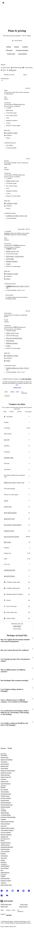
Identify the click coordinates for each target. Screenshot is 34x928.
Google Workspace (6, 783)
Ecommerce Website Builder (8, 817)
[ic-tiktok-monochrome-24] (2, 895)
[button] (17, 640)
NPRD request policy (6, 904)
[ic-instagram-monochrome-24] (13, 891)
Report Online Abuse (6, 885)
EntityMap (3, 862)
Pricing (2, 840)
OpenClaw (3, 779)
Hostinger (3, 748)
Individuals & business (9, 74)
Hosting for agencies (6, 772)
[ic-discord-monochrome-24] (7, 895)
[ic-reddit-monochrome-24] (29, 891)
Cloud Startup (28, 411)
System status (4, 855)
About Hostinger (5, 866)
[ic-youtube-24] (23, 891)
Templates (3, 819)
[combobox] (17, 80)
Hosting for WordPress (7, 759)
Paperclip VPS (4, 781)
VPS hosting (4, 762)
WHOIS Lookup (5, 796)
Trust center (4, 858)
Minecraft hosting (5, 775)
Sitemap (3, 860)
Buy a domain (4, 789)
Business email (4, 766)
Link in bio (3, 826)
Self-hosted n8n (5, 764)
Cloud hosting (4, 768)
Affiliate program (5, 845)
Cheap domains (5, 791)
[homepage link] (3, 3)
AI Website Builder (6, 815)
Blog (2, 870)
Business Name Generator (7, 828)
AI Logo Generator (6, 832)
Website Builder (5, 813)
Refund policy (4, 906)
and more (9, 915)
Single (4, 411)
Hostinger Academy (6, 880)
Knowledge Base (5, 878)
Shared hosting (4, 757)
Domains (3, 787)
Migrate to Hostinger (6, 834)
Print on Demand (5, 823)
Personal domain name (6, 804)
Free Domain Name (6, 794)
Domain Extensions (6, 802)
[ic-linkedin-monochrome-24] (2, 891)
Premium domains (5, 807)
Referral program (5, 849)
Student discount (5, 872)
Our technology (5, 868)
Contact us (3, 882)
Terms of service (23, 906)
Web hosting (4, 755)
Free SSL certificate (6, 798)
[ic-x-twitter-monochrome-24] (18, 891)
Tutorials (3, 876)
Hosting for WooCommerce (8, 770)
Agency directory (5, 851)
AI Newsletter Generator (7, 830)
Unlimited (19, 411)
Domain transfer (5, 800)
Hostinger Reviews (6, 842)
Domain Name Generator (7, 821)
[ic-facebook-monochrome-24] (7, 891)
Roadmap (3, 853)
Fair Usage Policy (26, 379)
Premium (12, 411)
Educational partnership (7, 847)
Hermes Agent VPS (6, 777)
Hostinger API (4, 837)
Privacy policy (24, 904)
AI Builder (3, 810)
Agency (25, 74)
